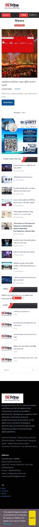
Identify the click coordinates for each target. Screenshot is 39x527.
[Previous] (13, 15)
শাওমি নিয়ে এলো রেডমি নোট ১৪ (22, 312)
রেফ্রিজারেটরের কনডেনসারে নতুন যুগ (23, 177)
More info (7, 524)
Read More (8, 102)
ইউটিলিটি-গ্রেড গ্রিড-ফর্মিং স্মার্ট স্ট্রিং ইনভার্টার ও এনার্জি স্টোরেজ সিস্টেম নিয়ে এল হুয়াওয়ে (25, 265)
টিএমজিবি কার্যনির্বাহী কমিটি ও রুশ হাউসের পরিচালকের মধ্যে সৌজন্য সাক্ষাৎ (33, 15)
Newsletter (6, 496)
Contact (5, 491)
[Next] (17, 15)
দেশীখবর (23, 15)
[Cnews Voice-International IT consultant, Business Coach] (12, 398)
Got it (32, 518)
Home (4, 494)
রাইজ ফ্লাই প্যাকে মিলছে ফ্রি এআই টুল (24, 252)
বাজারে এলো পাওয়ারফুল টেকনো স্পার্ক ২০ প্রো (25, 358)
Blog (3, 488)
